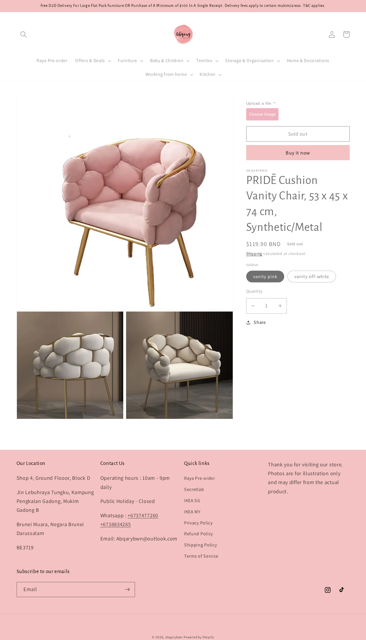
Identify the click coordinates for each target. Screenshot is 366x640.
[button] (24, 34)
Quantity (254, 291)
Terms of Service (201, 556)
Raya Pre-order (199, 478)
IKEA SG (192, 501)
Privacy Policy (198, 523)
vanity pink (265, 276)
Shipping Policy (200, 545)
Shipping (254, 253)
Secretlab (194, 489)
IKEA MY (192, 512)
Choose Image (262, 114)
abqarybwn (173, 637)
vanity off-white (311, 276)
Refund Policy (198, 534)
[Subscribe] (127, 589)
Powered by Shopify (199, 637)
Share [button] (260, 322)
